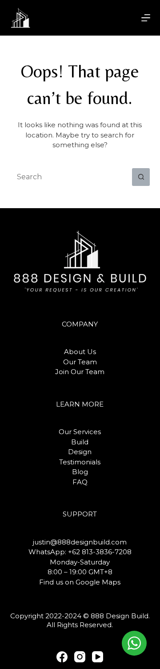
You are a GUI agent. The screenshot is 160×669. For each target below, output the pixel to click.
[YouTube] (97, 656)
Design (80, 451)
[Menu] (145, 17)
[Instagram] (79, 656)
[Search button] (141, 177)
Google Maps (98, 582)
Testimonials (79, 462)
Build (79, 442)
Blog (80, 471)
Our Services (80, 431)
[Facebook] (62, 656)
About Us (80, 351)
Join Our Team (79, 371)
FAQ (80, 482)
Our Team (80, 362)
